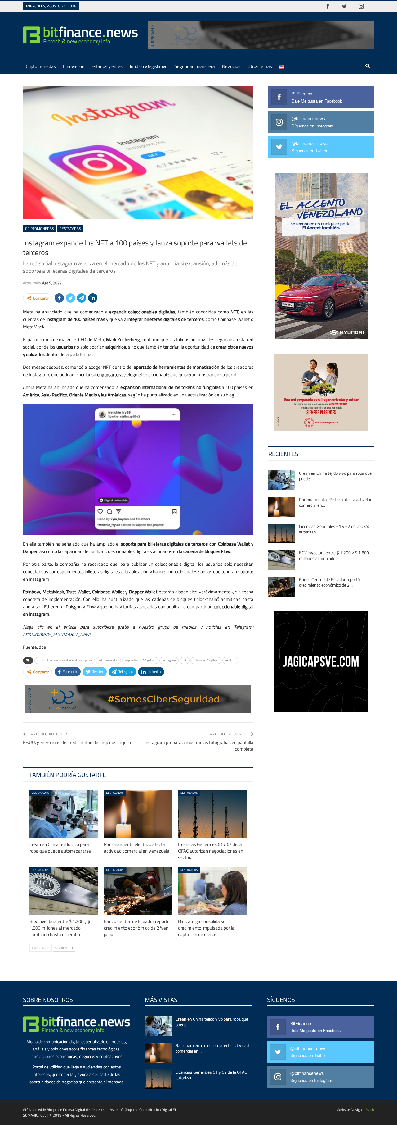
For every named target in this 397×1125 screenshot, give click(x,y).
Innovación (73, 66)
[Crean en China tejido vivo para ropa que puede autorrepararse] (63, 814)
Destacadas (70, 228)
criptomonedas (108, 660)
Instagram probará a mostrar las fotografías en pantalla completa (199, 745)
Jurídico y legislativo (148, 66)
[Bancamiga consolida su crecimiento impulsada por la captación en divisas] (212, 891)
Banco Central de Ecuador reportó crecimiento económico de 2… (329, 582)
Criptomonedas (41, 66)
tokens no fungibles (206, 660)
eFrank (369, 1110)
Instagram (169, 660)
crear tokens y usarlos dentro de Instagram (65, 660)
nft (184, 660)
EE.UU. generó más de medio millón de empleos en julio (77, 742)
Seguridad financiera (195, 66)
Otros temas (260, 66)
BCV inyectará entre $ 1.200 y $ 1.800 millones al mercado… (334, 555)
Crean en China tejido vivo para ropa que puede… (335, 476)
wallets (230, 660)
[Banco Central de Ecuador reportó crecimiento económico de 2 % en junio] (138, 891)
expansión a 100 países (140, 660)
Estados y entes (107, 66)
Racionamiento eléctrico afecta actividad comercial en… (335, 502)
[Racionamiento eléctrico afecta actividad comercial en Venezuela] (138, 814)
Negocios (231, 66)
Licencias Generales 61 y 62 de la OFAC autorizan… (334, 529)
